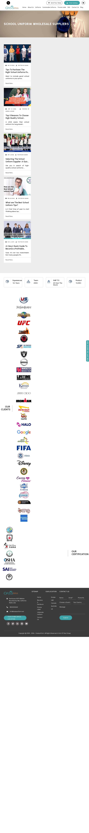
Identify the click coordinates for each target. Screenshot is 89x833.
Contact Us (75, 7)
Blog (81, 7)
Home (24, 7)
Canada (53, 603)
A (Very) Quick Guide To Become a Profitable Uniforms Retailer (16, 249)
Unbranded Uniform (40, 613)
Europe (53, 597)
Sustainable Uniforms (49, 7)
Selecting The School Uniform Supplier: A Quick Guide (17, 161)
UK (52, 609)
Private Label (62, 7)
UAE (52, 600)
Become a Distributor (40, 602)
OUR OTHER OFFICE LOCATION (14, 618)
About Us (31, 7)
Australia (54, 606)
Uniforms (38, 7)
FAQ (69, 7)
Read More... (9, 83)
